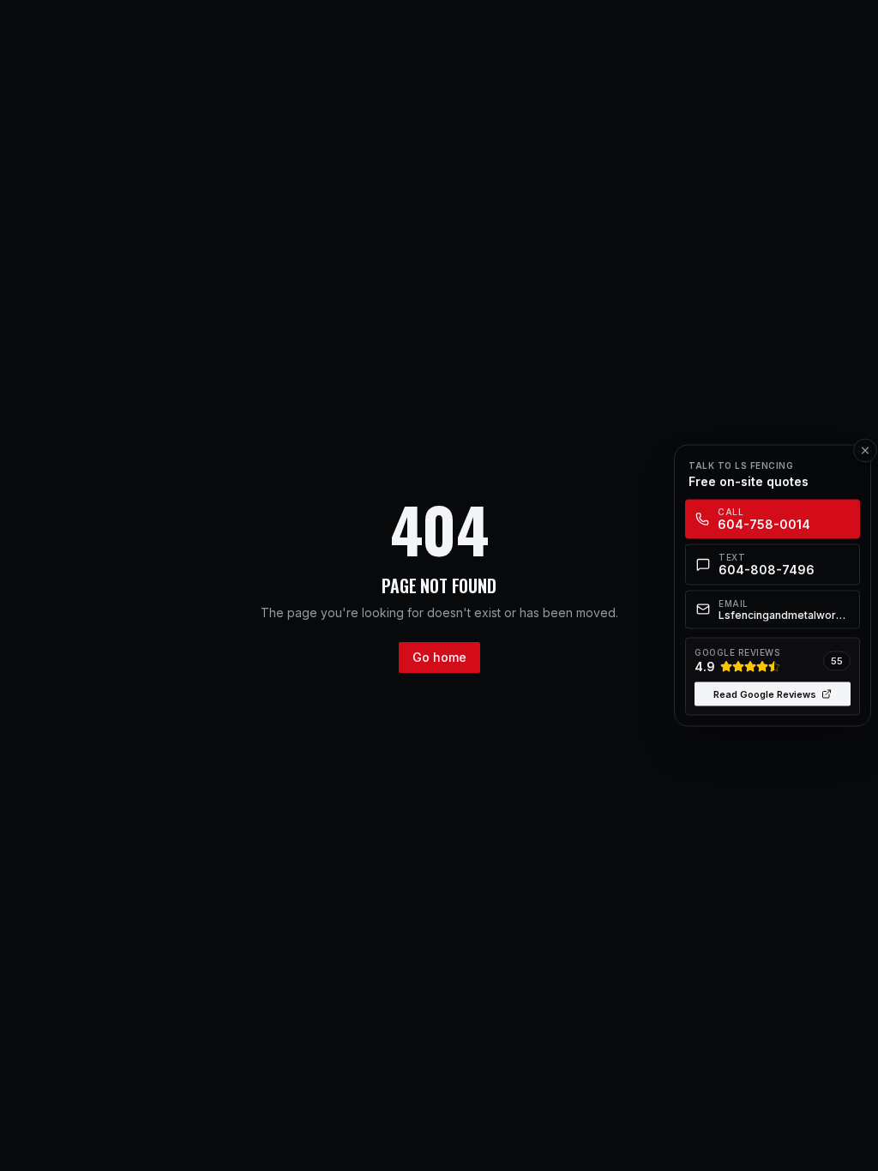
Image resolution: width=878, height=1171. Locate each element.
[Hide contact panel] (865, 451)
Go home (439, 657)
